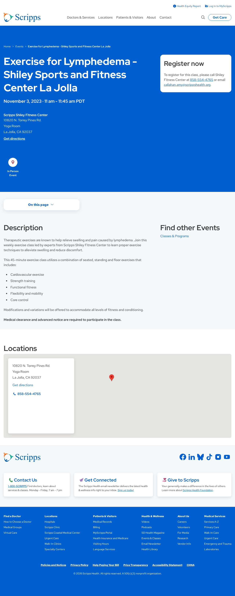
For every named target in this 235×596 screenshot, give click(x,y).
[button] (111, 377)
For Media (183, 532)
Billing (96, 527)
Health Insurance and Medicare (110, 538)
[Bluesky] (200, 457)
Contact (165, 17)
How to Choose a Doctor (17, 521)
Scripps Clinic (52, 527)
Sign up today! (126, 490)
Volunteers (184, 527)
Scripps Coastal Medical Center (62, 532)
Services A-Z (211, 521)
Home (7, 46)
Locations (105, 17)
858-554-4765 (20, 147)
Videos (145, 521)
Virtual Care (10, 532)
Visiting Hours (101, 543)
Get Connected (100, 480)
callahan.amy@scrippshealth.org (187, 85)
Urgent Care (52, 538)
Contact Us (25, 480)
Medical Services (214, 516)
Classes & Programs (174, 236)
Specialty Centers (55, 549)
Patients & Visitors (129, 17)
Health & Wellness (153, 516)
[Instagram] (218, 457)
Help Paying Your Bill (106, 565)
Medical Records (102, 521)
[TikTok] (209, 457)
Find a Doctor (12, 516)
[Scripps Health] (22, 17)
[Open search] (203, 17)
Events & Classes (151, 538)
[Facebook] (182, 457)
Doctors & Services (81, 17)
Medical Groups (12, 527)
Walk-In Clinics (53, 543)
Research (183, 538)
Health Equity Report (189, 6)
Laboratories (211, 549)
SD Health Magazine (153, 532)
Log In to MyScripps (220, 6)
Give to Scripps (183, 480)
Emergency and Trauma (217, 543)
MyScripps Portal (102, 532)
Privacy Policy (79, 565)
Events (19, 46)
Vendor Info (184, 543)
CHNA (190, 565)
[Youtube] (227, 457)
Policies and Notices (53, 565)
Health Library (150, 549)
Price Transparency (135, 565)
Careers (182, 521)
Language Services (104, 549)
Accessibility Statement (167, 565)
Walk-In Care (211, 532)
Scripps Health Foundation (198, 490)
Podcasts (147, 527)
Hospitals (50, 521)
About (151, 17)
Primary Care (211, 527)
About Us (183, 516)
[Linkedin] (191, 457)
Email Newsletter (151, 543)
